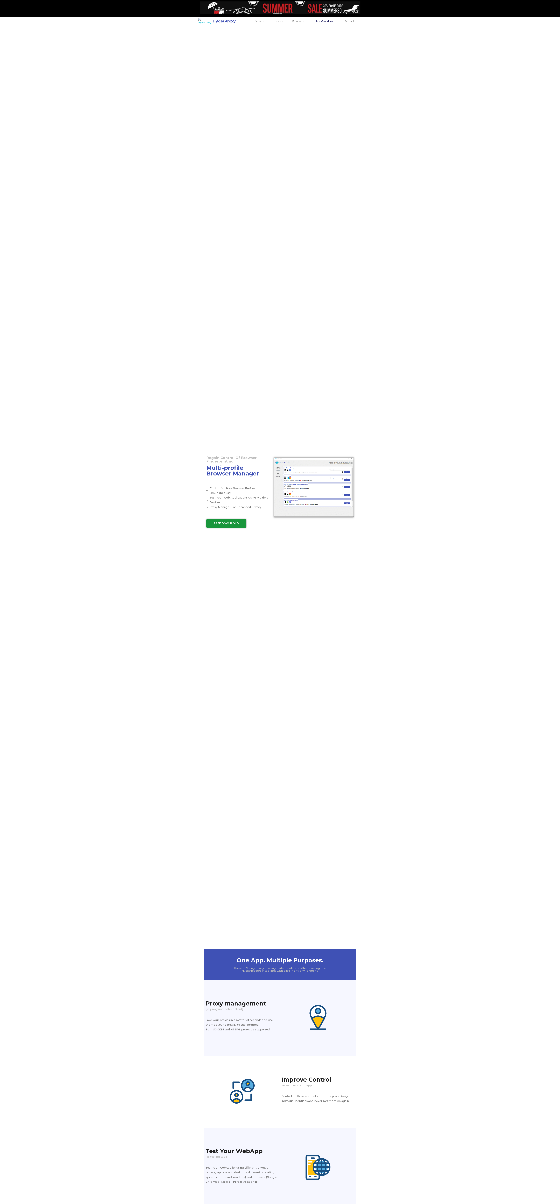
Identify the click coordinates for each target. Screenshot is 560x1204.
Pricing (280, 21)
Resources (298, 21)
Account (349, 21)
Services (259, 21)
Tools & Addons (324, 21)
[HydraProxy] (205, 21)
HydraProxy (224, 21)
